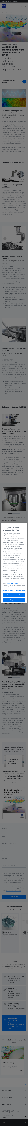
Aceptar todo (14, 600)
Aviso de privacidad (12, 583)
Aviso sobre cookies (8, 590)
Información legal (20, 590)
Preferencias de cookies (14, 595)
